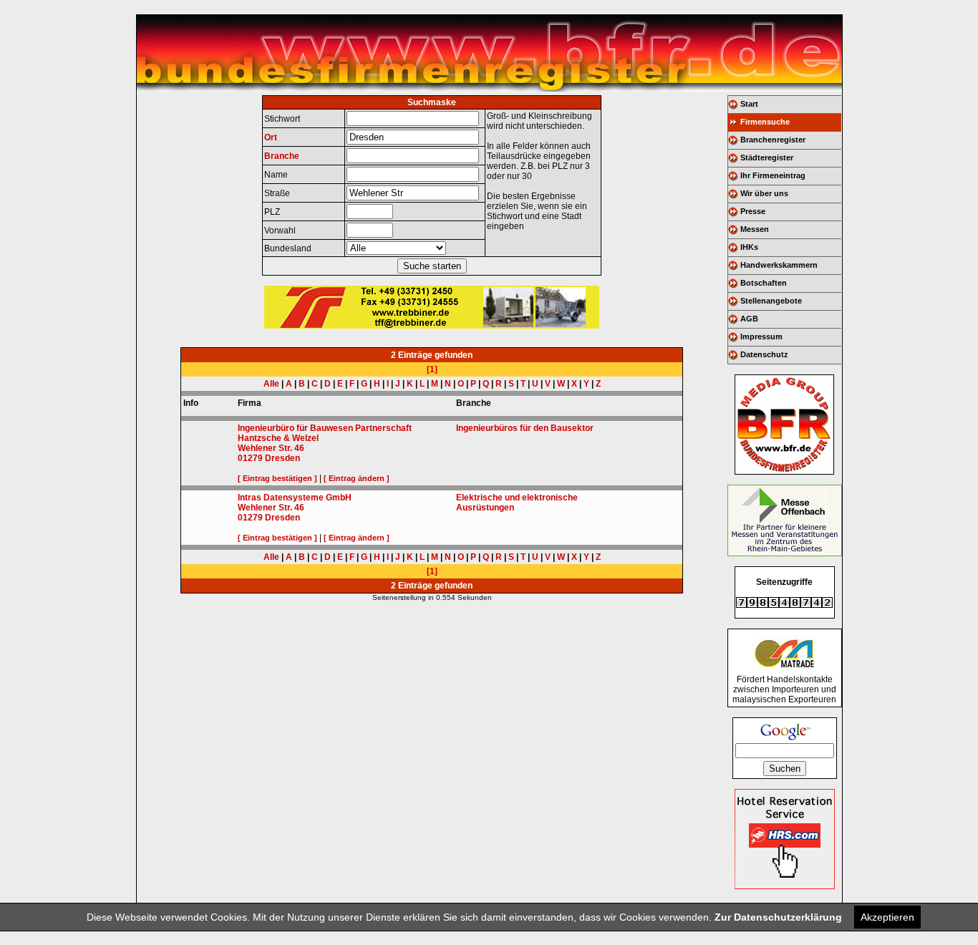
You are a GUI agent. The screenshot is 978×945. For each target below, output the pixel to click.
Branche (281, 156)
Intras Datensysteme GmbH (295, 498)
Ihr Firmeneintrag (772, 175)
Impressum (761, 336)
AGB (749, 318)
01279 (250, 458)
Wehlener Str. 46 (271, 448)
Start (749, 104)
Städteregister (766, 157)
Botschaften (763, 282)
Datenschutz (764, 354)
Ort (270, 137)
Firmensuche (765, 121)
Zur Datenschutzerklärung (778, 917)
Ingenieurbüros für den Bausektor (525, 428)
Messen (754, 229)
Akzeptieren (887, 917)
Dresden (282, 458)
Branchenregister (772, 139)
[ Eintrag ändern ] (356, 478)
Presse (752, 211)
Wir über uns (764, 193)
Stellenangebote (771, 300)
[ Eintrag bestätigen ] (277, 478)
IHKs (749, 247)
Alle (271, 384)
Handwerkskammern (779, 265)
